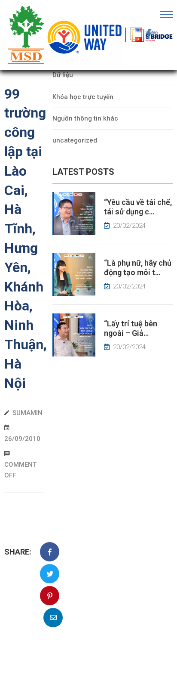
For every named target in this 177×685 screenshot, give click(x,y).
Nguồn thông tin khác (85, 118)
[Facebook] (148, 34)
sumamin (27, 413)
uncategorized (74, 140)
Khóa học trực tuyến (82, 97)
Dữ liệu (62, 75)
